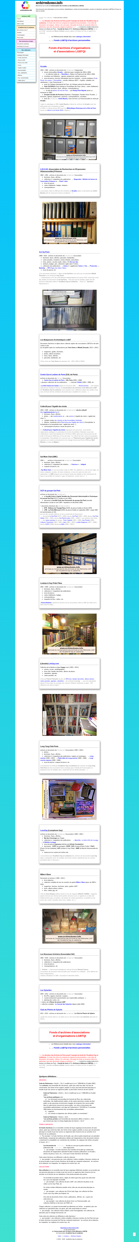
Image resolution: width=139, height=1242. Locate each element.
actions (71, 416)
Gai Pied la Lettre (64, 518)
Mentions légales (76, 1236)
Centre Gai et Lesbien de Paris (52, 374)
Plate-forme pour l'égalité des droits (72, 422)
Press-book (20, 37)
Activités (19, 32)
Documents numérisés (23, 43)
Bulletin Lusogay (50, 842)
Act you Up (74, 262)
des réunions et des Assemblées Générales (68, 420)
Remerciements (84, 386)
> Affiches (19, 75)
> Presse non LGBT (22, 62)
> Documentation (21, 70)
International (20, 21)
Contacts (66, 1236)
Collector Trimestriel (46, 522)
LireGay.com (54, 664)
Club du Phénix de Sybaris (51, 1010)
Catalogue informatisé (22, 55)
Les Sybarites (46, 990)
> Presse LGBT (21, 60)
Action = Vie (82, 266)
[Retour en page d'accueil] (26, 10)
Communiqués (21, 35)
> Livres (19, 65)
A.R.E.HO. (44, 169)
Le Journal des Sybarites (63, 1004)
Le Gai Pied (53, 516)
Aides (59, 1236)
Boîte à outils (20, 23)
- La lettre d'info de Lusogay (86, 840)
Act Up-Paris (44, 252)
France (19, 18)
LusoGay (44, 830)
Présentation (20, 52)
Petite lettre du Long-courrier (67, 758)
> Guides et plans (21, 67)
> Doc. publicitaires (22, 72)
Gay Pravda (86, 520)
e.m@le (62, 524)
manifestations (58, 416)
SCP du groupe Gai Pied (50, 491)
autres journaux (50, 520)
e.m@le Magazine (81, 522)
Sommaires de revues (23, 46)
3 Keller (79, 382)
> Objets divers (21, 80)
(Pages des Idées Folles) (57, 268)
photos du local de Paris (60, 90)
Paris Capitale (67, 520)
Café (64, 522)
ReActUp (42, 268)
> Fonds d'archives (22, 57)
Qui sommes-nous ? (22, 30)
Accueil (41, 17)
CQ (47, 524)
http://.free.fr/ (49, 412)
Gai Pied (75, 516)
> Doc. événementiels (22, 78)
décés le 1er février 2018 (55, 110)
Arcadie (43, 66)
